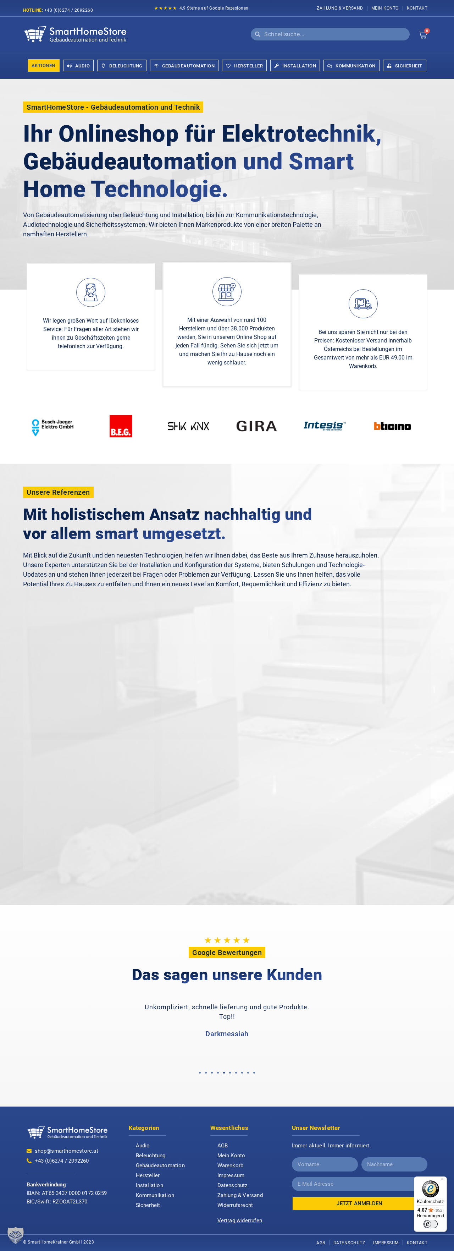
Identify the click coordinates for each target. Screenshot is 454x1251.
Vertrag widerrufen (239, 1220)
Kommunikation (155, 1195)
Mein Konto (385, 8)
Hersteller (148, 1175)
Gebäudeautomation (160, 1165)
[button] (200, 1073)
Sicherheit (148, 1205)
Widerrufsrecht (235, 1205)
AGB (222, 1145)
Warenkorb (230, 1165)
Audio (143, 1145)
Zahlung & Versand (340, 8)
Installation (149, 1185)
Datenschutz (232, 1185)
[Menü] (442, 1180)
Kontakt (417, 8)
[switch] (430, 1224)
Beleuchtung (151, 1155)
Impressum (231, 1175)
